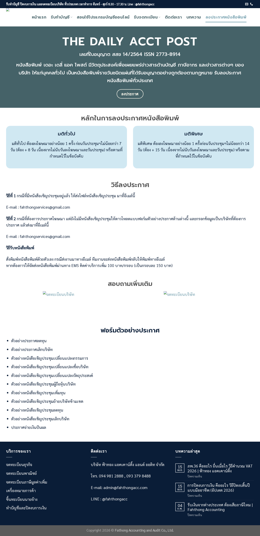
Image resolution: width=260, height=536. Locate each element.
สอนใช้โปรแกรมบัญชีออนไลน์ (103, 17)
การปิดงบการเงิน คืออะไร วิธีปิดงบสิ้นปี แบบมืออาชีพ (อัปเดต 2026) (218, 487)
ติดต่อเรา (173, 17)
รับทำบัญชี (60, 17)
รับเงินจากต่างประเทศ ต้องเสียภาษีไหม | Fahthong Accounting (220, 507)
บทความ (193, 17)
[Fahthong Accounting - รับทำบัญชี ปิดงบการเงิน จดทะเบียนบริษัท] (16, 17)
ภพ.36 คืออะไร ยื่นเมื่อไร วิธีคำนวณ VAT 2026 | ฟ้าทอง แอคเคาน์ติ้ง (220, 468)
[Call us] (251, 4)
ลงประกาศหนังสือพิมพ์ (226, 17)
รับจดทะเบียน (146, 17)
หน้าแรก (39, 17)
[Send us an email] (246, 4)
